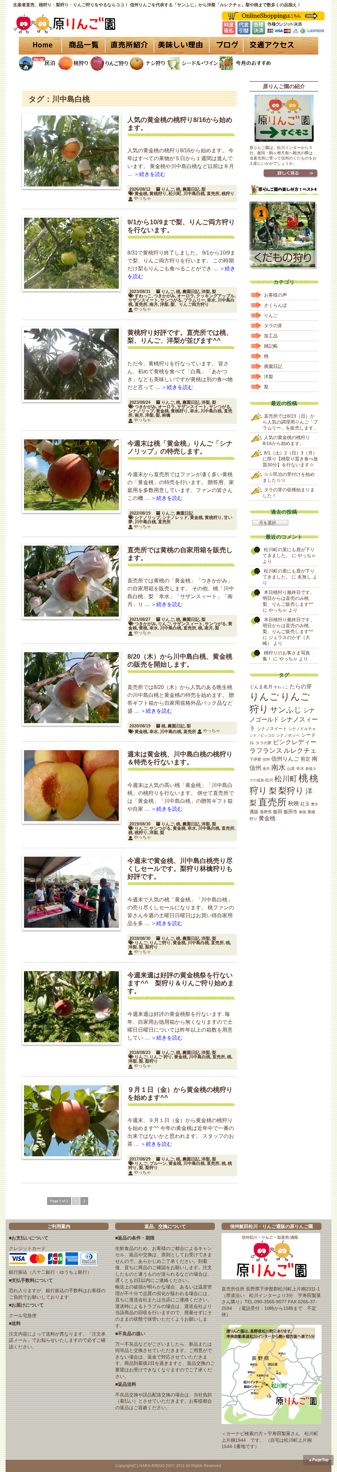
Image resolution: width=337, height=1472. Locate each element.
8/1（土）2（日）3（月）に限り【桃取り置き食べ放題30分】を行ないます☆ (290, 458)
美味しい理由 (181, 46)
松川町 (174, 193)
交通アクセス (280, 46)
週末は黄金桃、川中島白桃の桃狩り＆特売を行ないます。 (180, 758)
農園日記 (190, 189)
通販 (254, 811)
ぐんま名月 (260, 686)
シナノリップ (141, 410)
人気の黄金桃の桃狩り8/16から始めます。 (179, 123)
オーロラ (185, 295)
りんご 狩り (160, 1056)
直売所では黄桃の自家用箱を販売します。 (180, 553)
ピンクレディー (295, 742)
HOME (40, 46)
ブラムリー (194, 300)
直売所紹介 (130, 46)
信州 (266, 759)
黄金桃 (141, 193)
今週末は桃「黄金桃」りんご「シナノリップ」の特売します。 (180, 447)
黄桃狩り (158, 193)
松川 (269, 780)
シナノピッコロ (262, 735)
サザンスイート (143, 300)
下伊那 (255, 759)
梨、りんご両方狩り (189, 304)
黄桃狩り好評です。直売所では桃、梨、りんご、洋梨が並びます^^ (180, 336)
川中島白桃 (194, 193)
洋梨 (205, 291)
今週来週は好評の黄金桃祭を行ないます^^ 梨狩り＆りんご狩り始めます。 (180, 982)
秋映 (293, 803)
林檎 (166, 415)
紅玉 (305, 803)
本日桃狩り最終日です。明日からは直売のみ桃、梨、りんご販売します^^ (289, 598)
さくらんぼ (275, 305)
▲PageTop (318, 1460)
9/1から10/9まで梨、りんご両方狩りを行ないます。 (181, 225)
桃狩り (227, 193)
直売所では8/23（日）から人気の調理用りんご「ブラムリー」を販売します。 (290, 421)
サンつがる (171, 300)
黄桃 (143, 628)
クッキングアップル (215, 295)
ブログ (225, 46)
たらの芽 (301, 686)
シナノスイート (272, 728)
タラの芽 (273, 325)
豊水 (314, 804)
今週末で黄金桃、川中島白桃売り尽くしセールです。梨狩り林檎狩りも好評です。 (180, 868)
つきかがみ (164, 295)
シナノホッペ (288, 735)
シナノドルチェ (302, 728)
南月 (153, 304)
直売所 (213, 193)
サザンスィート (188, 623)
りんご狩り (160, 942)
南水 (278, 767)
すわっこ (143, 295)
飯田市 (291, 811)
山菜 (291, 768)
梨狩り (151, 947)
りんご (167, 189)
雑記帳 (271, 346)
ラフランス (265, 750)
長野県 (266, 812)
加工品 (271, 335)
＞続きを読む (150, 174)
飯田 (277, 811)
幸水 (211, 300)
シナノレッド (175, 517)
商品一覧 (84, 46)
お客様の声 (275, 295)
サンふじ (286, 709)
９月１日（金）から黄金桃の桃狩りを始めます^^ (180, 1093)
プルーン (158, 1163)
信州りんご (285, 759)
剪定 (305, 759)
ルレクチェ (300, 750)
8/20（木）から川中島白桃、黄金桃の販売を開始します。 (179, 660)
